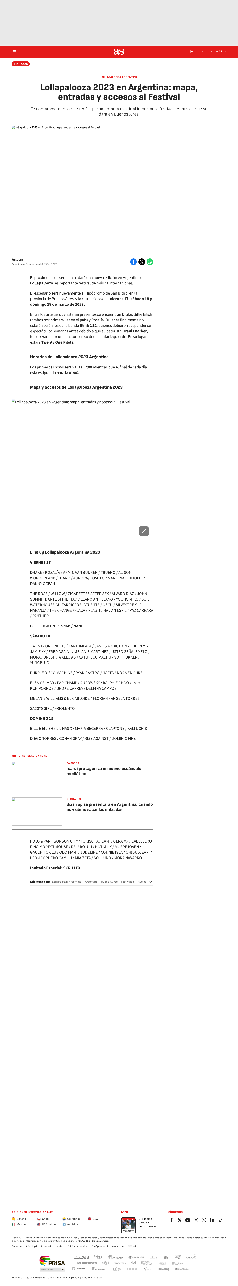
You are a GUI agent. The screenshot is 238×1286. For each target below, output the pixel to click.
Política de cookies (77, 1246)
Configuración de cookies (104, 1246)
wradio (106, 1263)
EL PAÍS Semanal (146, 1263)
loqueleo (163, 1269)
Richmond (78, 1268)
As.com (17, 260)
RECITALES (74, 799)
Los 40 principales (98, 1257)
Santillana (115, 1257)
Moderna (98, 1269)
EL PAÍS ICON (131, 1269)
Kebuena (177, 1263)
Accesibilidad (129, 1246)
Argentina (91, 882)
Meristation (182, 1269)
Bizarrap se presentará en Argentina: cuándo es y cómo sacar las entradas (110, 807)
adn (178, 1257)
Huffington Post (87, 1263)
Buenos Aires (109, 882)
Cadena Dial (133, 1263)
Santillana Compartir (136, 1257)
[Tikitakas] (21, 63)
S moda (147, 1269)
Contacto (17, 1246)
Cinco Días (120, 1263)
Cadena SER (153, 1257)
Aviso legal (31, 1246)
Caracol (191, 1257)
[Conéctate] (202, 51)
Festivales (127, 882)
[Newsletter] (192, 51)
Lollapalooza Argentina (66, 882)
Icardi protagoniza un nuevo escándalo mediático (104, 771)
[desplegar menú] (14, 51)
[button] (150, 882)
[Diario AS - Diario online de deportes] (119, 52)
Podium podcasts (116, 1269)
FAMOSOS (73, 763)
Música (141, 882)
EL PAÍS (81, 1257)
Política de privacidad (52, 1246)
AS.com (166, 1257)
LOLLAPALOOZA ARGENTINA (119, 77)
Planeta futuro (162, 1263)
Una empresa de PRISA (52, 1260)
